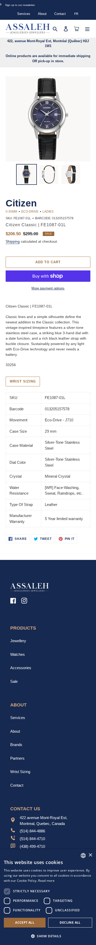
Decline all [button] (70, 922)
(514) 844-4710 (32, 839)
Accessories (20, 668)
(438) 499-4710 (32, 846)
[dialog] (48, 897)
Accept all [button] (24, 922)
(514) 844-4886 (32, 831)
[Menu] (87, 28)
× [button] (90, 855)
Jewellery (18, 641)
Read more (46, 880)
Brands (16, 744)
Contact (60, 14)
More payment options (48, 288)
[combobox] (83, 855)
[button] (48, 936)
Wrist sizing (23, 381)
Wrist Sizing (20, 771)
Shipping (13, 241)
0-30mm (11, 211)
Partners (17, 758)
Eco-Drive (29, 211)
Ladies (48, 211)
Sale (14, 681)
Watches (17, 654)
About (42, 14)
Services (23, 14)
